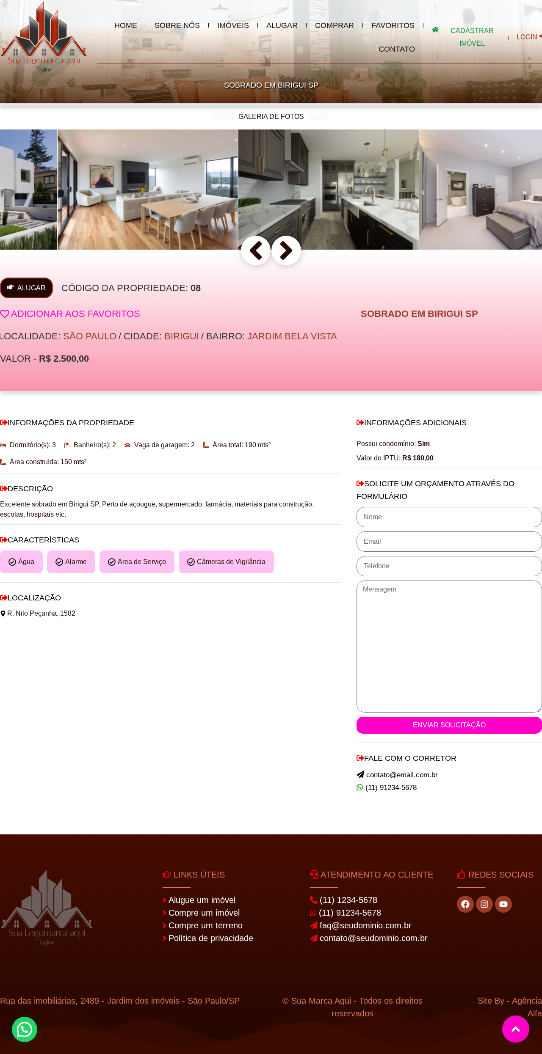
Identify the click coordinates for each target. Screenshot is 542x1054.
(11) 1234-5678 (348, 900)
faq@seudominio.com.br (366, 925)
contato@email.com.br (402, 775)
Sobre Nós (177, 25)
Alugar (282, 25)
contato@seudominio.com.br (374, 938)
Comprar (334, 25)
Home (125, 25)
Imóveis (233, 25)
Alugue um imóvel (202, 900)
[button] (256, 250)
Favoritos (393, 25)
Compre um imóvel (204, 912)
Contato (397, 49)
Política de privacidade (211, 938)
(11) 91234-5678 (391, 788)
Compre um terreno (206, 925)
